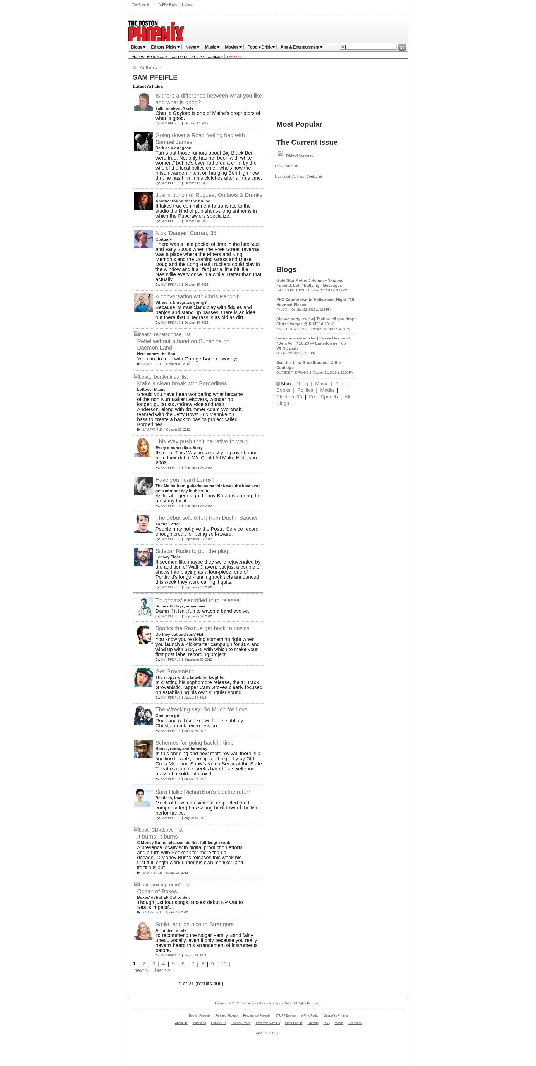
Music (210, 47)
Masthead (282, 177)
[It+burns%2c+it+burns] (158, 830)
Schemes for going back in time (194, 743)
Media (327, 390)
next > (140, 970)
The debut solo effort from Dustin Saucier (206, 518)
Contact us (315, 177)
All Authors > (147, 67)
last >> (162, 970)
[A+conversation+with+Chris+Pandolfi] (143, 310)
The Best (233, 56)
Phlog (281, 309)
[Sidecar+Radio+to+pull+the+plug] (143, 565)
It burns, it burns (157, 837)
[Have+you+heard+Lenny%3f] (143, 493)
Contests (179, 56)
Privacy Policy (241, 1023)
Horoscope (157, 56)
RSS (327, 1023)
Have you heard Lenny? (185, 480)
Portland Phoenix (226, 1015)
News (190, 47)
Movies (231, 47)
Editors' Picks (163, 47)
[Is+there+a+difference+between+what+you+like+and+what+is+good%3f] (143, 109)
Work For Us (294, 1023)
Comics (214, 56)
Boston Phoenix (199, 1015)
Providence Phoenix (256, 1015)
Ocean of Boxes (157, 891)
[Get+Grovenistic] (143, 685)
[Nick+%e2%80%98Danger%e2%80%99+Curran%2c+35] (143, 247)
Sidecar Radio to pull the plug (191, 551)
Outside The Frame (292, 372)
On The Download (291, 329)
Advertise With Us (268, 1023)
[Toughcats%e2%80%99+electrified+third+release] (143, 614)
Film (340, 383)
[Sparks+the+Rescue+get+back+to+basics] (143, 642)
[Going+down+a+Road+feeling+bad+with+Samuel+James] (143, 149)
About (189, 4)
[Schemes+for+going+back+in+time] (143, 756)
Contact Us (218, 1023)
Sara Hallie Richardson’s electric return (203, 792)
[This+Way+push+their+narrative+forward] (143, 455)
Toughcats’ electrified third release (197, 600)
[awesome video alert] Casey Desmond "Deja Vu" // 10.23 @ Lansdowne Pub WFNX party (313, 343)
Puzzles (197, 56)
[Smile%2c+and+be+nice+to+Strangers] (143, 938)
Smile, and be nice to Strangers (194, 924)
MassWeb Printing (335, 1015)
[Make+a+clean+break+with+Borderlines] (161, 377)
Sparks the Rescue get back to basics (202, 628)
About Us (181, 1023)
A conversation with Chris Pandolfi (197, 296)
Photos (137, 56)
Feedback (355, 1023)
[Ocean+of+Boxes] (162, 884)
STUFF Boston (285, 1015)
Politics (305, 390)
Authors (298, 177)
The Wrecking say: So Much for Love (201, 709)
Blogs (136, 47)
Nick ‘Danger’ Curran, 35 (185, 233)
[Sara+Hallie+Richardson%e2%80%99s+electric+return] (143, 805)
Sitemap (313, 1023)
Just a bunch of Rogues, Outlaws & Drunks (208, 195)
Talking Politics (290, 290)
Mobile (339, 1023)
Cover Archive (286, 166)
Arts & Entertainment (299, 47)
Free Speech (323, 397)
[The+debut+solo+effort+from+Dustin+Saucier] (143, 531)
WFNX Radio (168, 4)
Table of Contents (299, 156)
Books (283, 390)
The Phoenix (140, 4)
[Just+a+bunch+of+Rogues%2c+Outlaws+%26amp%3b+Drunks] (143, 209)
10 (223, 964)
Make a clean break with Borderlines (182, 383)
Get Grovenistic (174, 671)
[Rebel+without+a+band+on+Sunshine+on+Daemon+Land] (162, 334)
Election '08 (289, 397)
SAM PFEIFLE (170, 123)
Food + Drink (259, 47)
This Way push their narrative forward (201, 441)
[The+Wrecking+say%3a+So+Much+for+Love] (143, 723)
